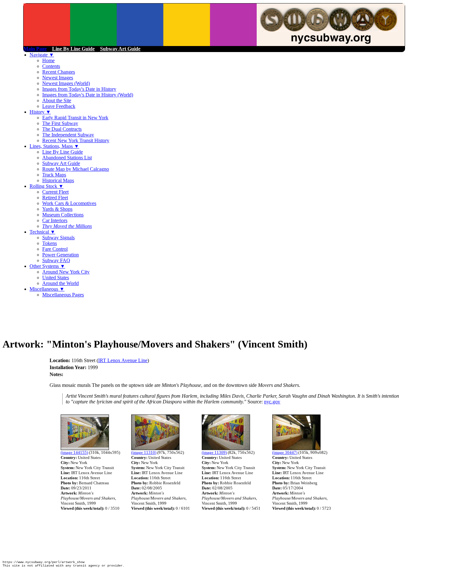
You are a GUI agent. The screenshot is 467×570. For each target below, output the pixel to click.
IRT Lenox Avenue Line (122, 360)
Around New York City (66, 272)
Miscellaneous (47, 289)
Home (48, 60)
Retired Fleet (55, 197)
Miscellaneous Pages (63, 294)
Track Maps (54, 174)
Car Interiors (54, 220)
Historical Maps (58, 180)
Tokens (49, 243)
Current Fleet (55, 192)
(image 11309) (214, 452)
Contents (51, 66)
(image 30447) (284, 452)
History (40, 112)
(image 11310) (143, 452)
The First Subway (60, 123)
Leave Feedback (58, 106)
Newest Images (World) (66, 83)
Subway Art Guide (61, 163)
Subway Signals (58, 237)
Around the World (60, 283)
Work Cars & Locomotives (69, 203)
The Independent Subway (68, 134)
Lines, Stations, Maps (54, 146)
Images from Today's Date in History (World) (87, 94)
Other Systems (47, 266)
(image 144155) (74, 452)
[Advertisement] (118, 317)
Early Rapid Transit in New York (75, 117)
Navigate (42, 54)
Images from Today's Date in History (79, 89)
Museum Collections (63, 214)
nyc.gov (272, 401)
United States (55, 277)
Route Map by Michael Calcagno (75, 169)
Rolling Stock (47, 186)
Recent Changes (58, 72)
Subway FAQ (56, 260)
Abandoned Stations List (67, 157)
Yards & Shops (57, 209)
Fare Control (55, 249)
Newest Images (57, 77)
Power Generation (60, 254)
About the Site (56, 100)
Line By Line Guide (62, 152)
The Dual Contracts (62, 129)
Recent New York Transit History (75, 140)
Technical (42, 232)
